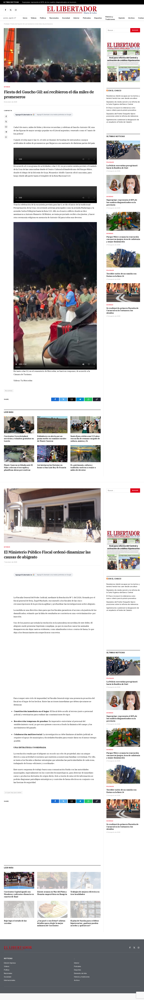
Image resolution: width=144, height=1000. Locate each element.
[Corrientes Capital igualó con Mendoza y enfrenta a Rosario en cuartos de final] (19, 880)
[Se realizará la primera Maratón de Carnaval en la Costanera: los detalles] (123, 292)
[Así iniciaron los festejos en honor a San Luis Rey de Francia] (52, 453)
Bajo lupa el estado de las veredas (15, 922)
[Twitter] (6, 121)
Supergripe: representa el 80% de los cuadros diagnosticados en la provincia (50, 2)
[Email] (6, 127)
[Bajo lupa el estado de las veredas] (19, 909)
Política (43, 18)
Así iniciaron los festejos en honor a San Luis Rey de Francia (51, 466)
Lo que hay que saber (13, 792)
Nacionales (54, 18)
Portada (6, 24)
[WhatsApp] (6, 137)
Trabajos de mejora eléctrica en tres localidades (84, 893)
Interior (76, 18)
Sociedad (66, 18)
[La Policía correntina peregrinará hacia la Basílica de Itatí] (123, 150)
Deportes (98, 18)
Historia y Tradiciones (110, 18)
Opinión (121, 18)
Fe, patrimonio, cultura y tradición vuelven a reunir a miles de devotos (83, 467)
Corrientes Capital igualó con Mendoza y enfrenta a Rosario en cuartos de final (19, 894)
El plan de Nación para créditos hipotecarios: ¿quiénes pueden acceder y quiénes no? (84, 923)
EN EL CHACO (114, 90)
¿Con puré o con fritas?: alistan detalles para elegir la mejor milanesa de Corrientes (51, 923)
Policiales (87, 18)
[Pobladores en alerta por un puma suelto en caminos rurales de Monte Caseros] (52, 424)
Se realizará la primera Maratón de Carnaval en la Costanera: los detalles (122, 310)
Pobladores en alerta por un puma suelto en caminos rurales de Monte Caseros (51, 438)
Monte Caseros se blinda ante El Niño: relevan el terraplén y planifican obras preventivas (18, 467)
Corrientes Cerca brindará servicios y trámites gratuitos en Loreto (19, 438)
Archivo (131, 18)
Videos (33, 18)
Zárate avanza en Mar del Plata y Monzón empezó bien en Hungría (52, 893)
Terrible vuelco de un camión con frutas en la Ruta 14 (121, 275)
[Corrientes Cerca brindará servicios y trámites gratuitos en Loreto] (19, 424)
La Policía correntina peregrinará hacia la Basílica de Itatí (121, 166)
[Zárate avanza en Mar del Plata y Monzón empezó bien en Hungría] (52, 880)
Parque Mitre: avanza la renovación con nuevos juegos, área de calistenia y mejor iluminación (123, 239)
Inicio (25, 18)
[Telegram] (6, 132)
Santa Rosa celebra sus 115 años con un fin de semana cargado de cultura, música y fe (85, 438)
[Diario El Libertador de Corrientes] (72, 10)
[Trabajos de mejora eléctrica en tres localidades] (85, 880)
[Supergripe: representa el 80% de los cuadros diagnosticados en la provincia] (123, 184)
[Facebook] (6, 116)
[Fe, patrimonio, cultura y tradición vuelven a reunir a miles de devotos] (85, 453)
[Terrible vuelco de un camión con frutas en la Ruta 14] (123, 258)
